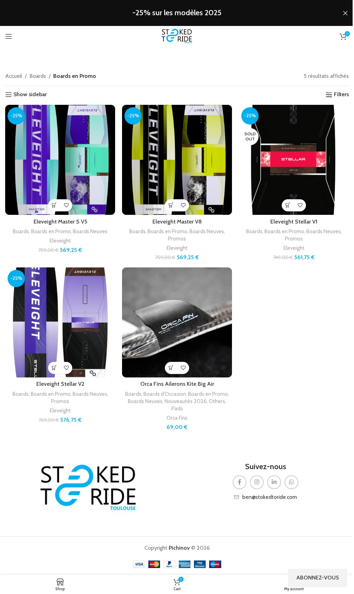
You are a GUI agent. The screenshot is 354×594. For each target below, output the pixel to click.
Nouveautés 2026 (186, 401)
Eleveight (60, 240)
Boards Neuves (90, 231)
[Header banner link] (177, 13)
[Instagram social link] (257, 482)
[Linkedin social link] (274, 482)
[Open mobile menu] (9, 36)
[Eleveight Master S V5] (60, 160)
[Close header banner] (345, 13)
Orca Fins (177, 417)
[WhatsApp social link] (291, 482)
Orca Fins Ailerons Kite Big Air (177, 384)
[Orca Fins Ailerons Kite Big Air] (177, 322)
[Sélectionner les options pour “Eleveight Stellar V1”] (288, 205)
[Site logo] (177, 36)
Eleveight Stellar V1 (293, 221)
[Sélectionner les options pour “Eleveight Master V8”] (171, 205)
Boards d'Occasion (164, 394)
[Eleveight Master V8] (177, 160)
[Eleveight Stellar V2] (60, 322)
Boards (37, 76)
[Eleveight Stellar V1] (294, 160)
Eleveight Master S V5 (60, 221)
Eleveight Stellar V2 (60, 384)
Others (217, 401)
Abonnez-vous (317, 577)
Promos (177, 238)
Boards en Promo (51, 231)
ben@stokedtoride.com (269, 497)
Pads (177, 408)
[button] (171, 368)
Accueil (13, 76)
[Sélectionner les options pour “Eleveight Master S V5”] (54, 205)
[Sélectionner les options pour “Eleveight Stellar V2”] (54, 368)
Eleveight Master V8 (177, 221)
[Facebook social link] (239, 482)
